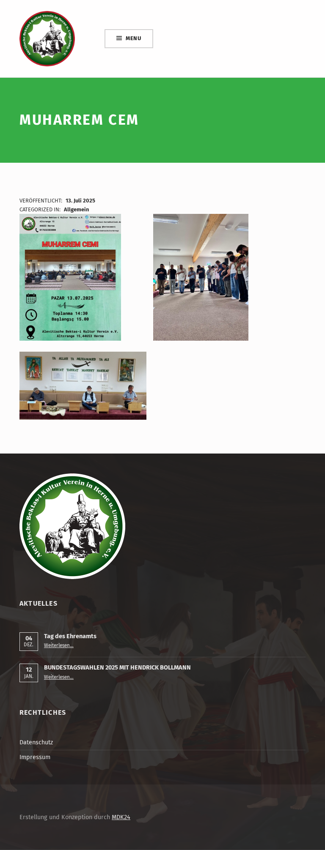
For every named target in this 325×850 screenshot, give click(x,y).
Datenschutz (36, 742)
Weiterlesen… (59, 645)
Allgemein (76, 209)
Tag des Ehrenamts (70, 636)
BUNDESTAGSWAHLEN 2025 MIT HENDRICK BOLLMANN (117, 667)
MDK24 (121, 817)
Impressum (34, 757)
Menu (133, 38)
